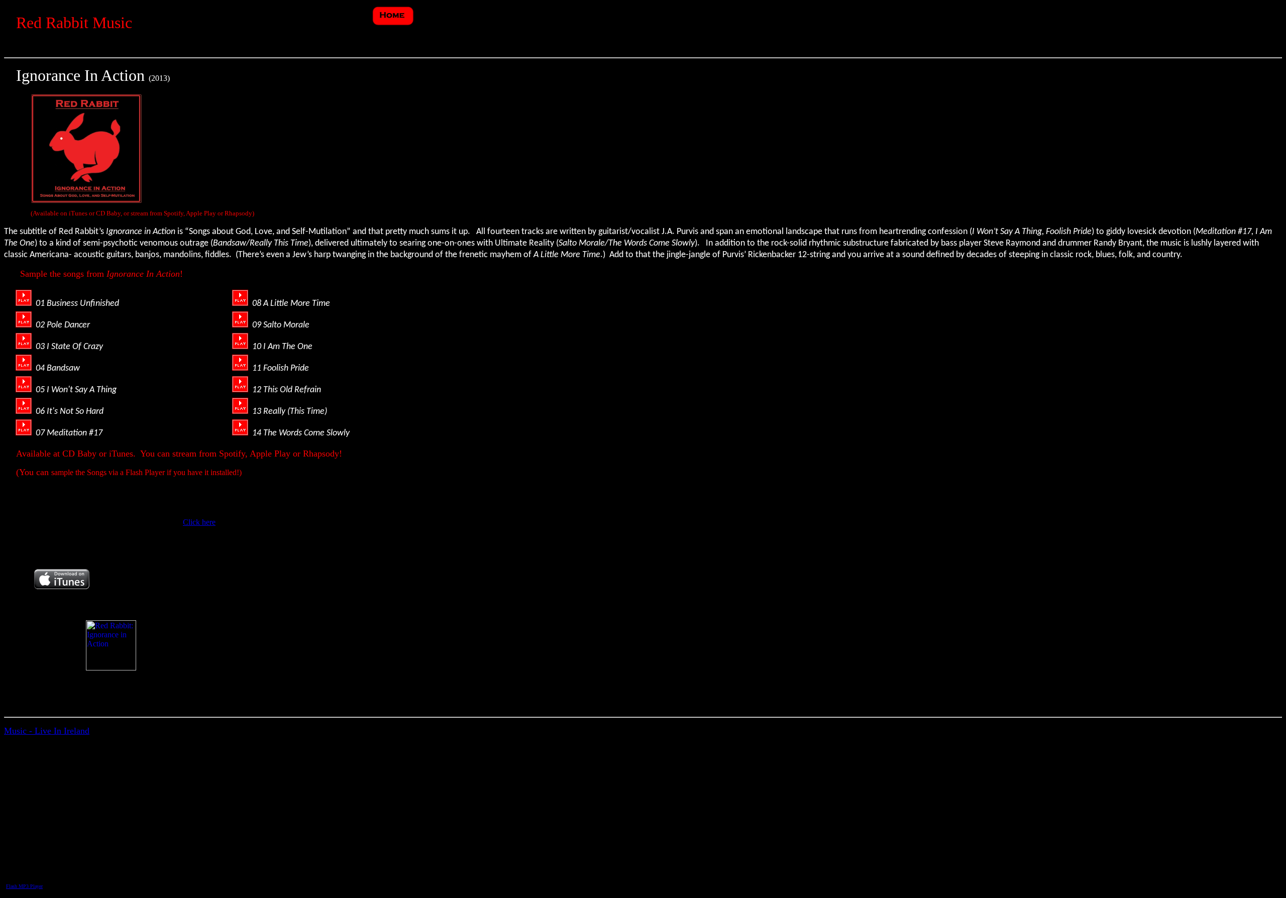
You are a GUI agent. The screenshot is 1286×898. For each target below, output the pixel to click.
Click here (199, 522)
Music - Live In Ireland (46, 731)
